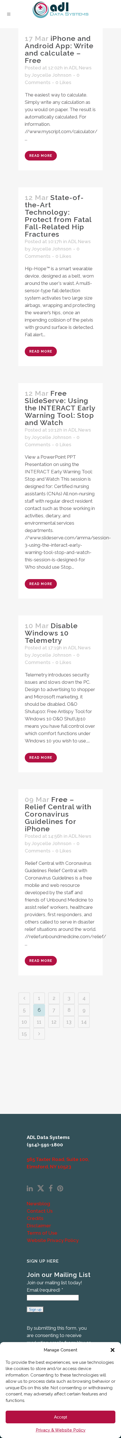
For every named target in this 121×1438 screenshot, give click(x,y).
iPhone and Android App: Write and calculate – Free (59, 49)
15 (24, 1034)
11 (39, 1022)
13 (68, 1022)
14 (84, 1022)
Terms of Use (42, 1233)
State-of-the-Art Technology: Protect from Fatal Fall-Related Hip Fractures (58, 215)
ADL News (80, 68)
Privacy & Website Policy (61, 1430)
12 (54, 1022)
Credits (35, 1218)
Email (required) (45, 1290)
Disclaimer (39, 1225)
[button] (112, 1350)
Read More (40, 156)
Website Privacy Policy (53, 1240)
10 (24, 1022)
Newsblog (38, 1203)
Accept (60, 1417)
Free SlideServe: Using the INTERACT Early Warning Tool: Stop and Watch (60, 408)
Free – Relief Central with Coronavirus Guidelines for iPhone (58, 814)
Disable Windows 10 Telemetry (51, 633)
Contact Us (40, 1211)
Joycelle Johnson (51, 75)
